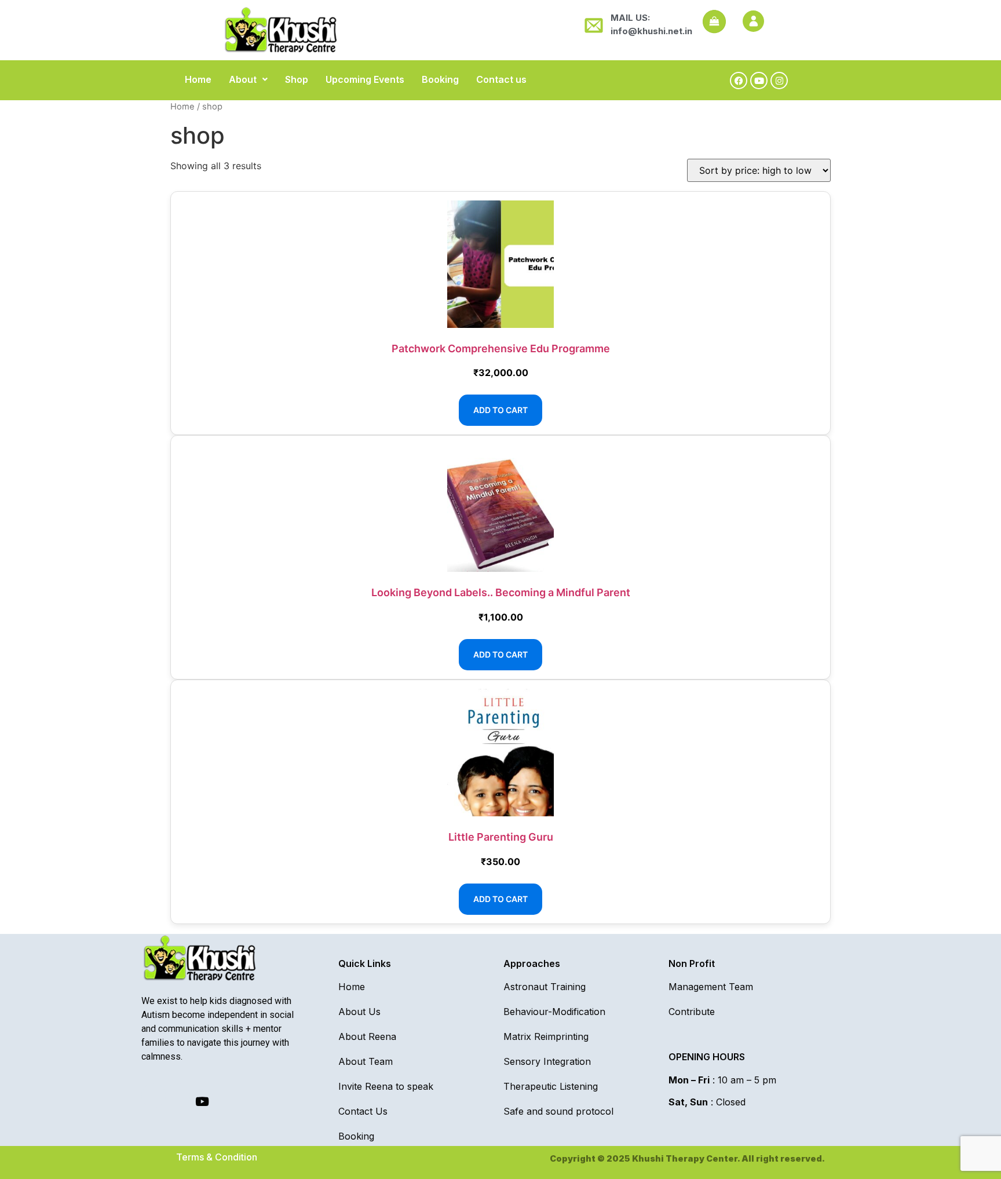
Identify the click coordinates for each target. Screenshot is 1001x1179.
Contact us (501, 79)
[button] (248, 79)
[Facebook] (738, 80)
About (243, 79)
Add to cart (500, 410)
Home (198, 79)
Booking (440, 79)
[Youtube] (759, 80)
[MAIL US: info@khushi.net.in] (591, 25)
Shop (296, 79)
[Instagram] (779, 80)
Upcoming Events (365, 79)
